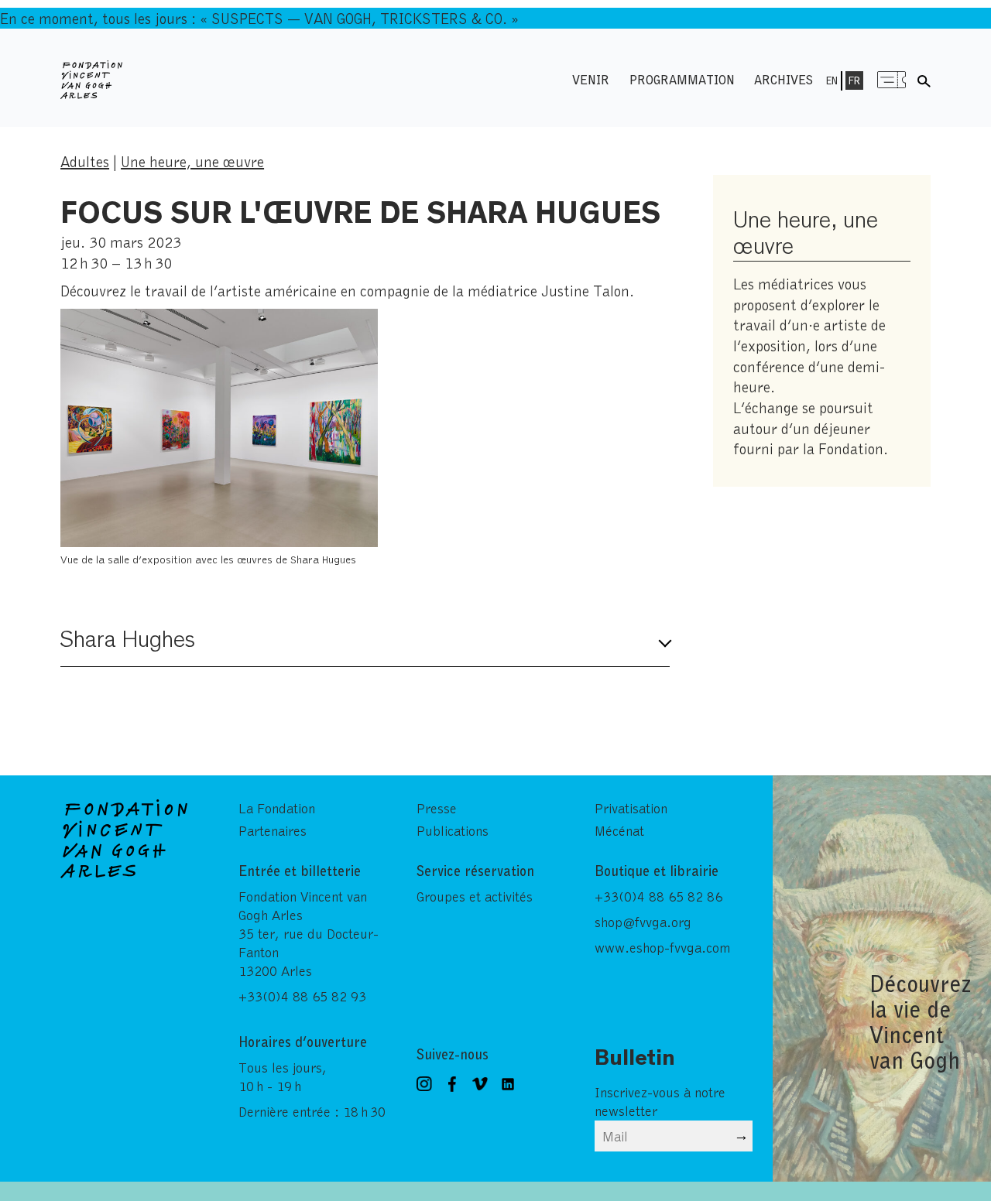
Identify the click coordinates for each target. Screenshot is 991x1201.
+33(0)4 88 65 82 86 (658, 896)
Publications (453, 830)
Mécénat (619, 830)
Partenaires (272, 830)
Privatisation (631, 807)
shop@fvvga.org (643, 921)
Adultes (84, 161)
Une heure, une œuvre (192, 161)
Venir (590, 79)
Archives (783, 79)
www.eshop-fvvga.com (662, 947)
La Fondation (276, 807)
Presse (437, 807)
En (832, 80)
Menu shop (891, 79)
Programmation (682, 79)
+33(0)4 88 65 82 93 (302, 995)
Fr (854, 80)
